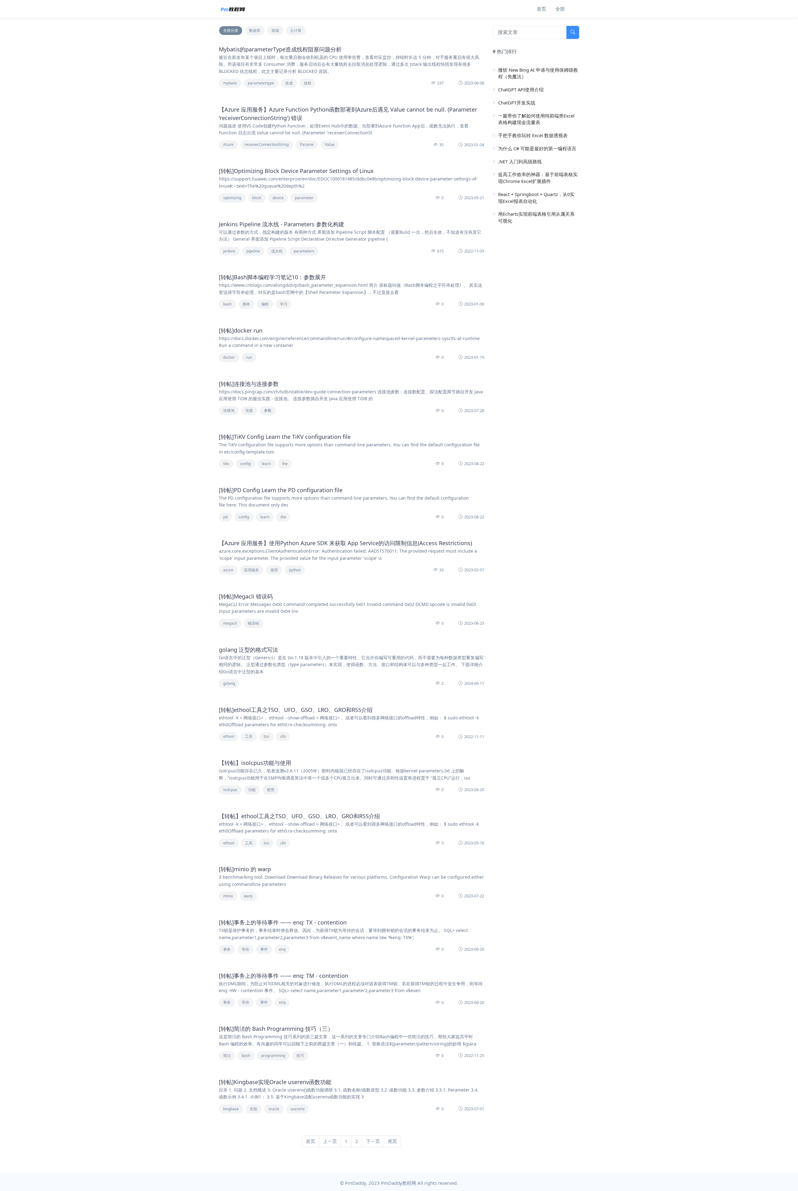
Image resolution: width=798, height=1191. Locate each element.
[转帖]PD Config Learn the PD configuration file (281, 490)
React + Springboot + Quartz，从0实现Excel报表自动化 (536, 197)
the (285, 463)
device (278, 197)
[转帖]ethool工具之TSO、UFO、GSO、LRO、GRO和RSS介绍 (296, 709)
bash (227, 304)
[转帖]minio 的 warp (245, 869)
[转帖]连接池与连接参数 (249, 383)
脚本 (246, 304)
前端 (275, 30)
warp (248, 896)
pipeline (253, 251)
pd (225, 517)
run (249, 357)
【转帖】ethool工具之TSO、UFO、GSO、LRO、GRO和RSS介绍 (299, 816)
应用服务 (251, 570)
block (256, 197)
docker (229, 357)
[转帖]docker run (240, 330)
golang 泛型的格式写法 (248, 649)
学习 (283, 304)
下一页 (373, 1141)
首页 (541, 9)
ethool (228, 736)
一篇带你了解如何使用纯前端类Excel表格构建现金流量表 (536, 119)
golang (229, 683)
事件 (264, 949)
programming (273, 1055)
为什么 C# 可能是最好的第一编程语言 (537, 148)
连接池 (228, 410)
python (295, 570)
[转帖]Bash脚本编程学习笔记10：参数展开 (272, 277)
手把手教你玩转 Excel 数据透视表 (533, 135)
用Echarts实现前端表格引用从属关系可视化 (536, 217)
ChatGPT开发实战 (516, 102)
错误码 (253, 623)
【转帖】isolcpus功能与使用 (255, 762)
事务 (227, 949)
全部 (560, 9)
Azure (228, 144)
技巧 (300, 1055)
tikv (226, 463)
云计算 (295, 30)
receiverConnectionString (266, 144)
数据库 (254, 30)
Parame (307, 144)
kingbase (231, 1109)
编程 (265, 304)
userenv (298, 1109)
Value (329, 144)
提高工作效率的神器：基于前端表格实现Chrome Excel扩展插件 (538, 177)
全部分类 (230, 30)
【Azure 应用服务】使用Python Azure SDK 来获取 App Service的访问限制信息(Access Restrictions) (345, 543)
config (245, 463)
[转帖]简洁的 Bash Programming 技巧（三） (276, 1028)
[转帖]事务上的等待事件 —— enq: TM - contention (283, 975)
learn (266, 463)
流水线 (276, 251)
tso (266, 736)
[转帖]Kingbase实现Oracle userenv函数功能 (275, 1082)
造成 (289, 83)
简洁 (227, 1055)
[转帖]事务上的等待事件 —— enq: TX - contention (283, 922)
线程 (307, 83)
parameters (304, 251)
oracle (273, 1109)
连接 (249, 410)
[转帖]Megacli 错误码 (246, 596)
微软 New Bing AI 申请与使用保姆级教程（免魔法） (538, 73)
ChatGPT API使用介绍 (521, 89)
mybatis (230, 83)
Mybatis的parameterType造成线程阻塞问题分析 (280, 49)
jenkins (229, 251)
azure (228, 570)
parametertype (261, 83)
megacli (230, 623)
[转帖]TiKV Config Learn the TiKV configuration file (285, 436)
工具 (248, 736)
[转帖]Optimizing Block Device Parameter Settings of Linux (296, 171)
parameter (304, 197)
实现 (253, 1109)
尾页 (392, 1141)
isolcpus (230, 789)
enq (282, 949)
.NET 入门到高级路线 (520, 161)
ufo (283, 736)
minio (228, 896)
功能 (252, 789)
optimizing (232, 197)
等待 (245, 949)
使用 (274, 570)
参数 (268, 410)
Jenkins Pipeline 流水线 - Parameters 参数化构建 (281, 224)
